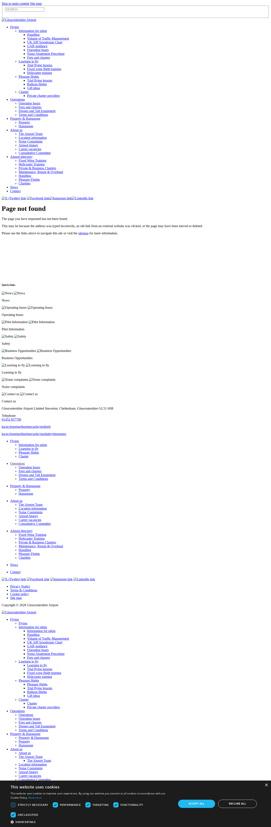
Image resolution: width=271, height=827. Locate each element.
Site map (36, 3)
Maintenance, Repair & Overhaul (41, 172)
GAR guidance (37, 46)
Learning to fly (29, 61)
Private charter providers (43, 95)
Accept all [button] (197, 803)
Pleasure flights (29, 76)
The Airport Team (31, 134)
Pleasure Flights (29, 179)
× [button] (266, 785)
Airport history (28, 145)
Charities (24, 183)
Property (24, 122)
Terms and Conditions (33, 115)
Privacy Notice (20, 586)
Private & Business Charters (37, 168)
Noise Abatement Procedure (46, 54)
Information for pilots (33, 31)
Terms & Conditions (23, 590)
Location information (33, 137)
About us (16, 130)
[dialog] (135, 804)
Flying (14, 27)
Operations (17, 99)
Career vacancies (30, 149)
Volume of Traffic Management (48, 38)
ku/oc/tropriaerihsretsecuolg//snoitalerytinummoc (34, 434)
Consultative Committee (35, 153)
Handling (33, 34)
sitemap (83, 233)
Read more (35, 797)
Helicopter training (39, 73)
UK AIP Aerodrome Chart (44, 42)
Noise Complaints (31, 141)
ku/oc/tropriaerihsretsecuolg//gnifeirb (26, 426)
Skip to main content (15, 3)
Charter (24, 92)
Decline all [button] (237, 803)
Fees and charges (38, 57)
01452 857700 (11, 419)
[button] (91, 822)
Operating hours (38, 50)
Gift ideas (33, 88)
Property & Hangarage (25, 118)
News (14, 187)
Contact (15, 191)
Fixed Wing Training (32, 160)
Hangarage (26, 126)
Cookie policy (19, 594)
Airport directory (21, 156)
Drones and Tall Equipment (37, 111)
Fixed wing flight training (44, 69)
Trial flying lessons (39, 65)
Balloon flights (37, 84)
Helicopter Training (32, 164)
